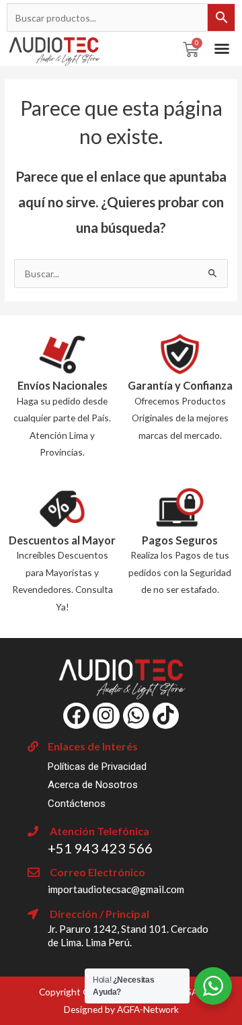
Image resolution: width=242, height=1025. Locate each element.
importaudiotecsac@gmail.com (116, 889)
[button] (222, 48)
